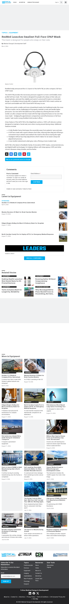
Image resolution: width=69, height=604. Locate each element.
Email (2, 573)
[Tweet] (20, 154)
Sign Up (6, 581)
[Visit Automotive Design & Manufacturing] (60, 555)
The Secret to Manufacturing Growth (33, 530)
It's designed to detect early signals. (55, 410)
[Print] (6, 154)
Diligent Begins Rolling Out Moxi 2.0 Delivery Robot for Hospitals (23, 223)
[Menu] (65, 2)
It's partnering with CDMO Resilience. (54, 505)
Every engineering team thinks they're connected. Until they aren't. (33, 506)
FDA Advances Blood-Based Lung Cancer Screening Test (56, 405)
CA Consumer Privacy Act (57, 597)
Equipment (13, 33)
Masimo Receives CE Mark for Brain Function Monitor (19, 212)
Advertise (22, 597)
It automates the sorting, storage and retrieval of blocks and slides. (12, 536)
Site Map (35, 599)
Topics (4, 33)
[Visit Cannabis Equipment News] (39, 555)
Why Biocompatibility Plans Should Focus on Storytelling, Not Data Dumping (44, 292)
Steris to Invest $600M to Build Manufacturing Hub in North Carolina (12, 469)
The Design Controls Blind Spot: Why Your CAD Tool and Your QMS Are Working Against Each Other (34, 500)
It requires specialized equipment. (8, 442)
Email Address (36, 173)
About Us (6, 597)
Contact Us (14, 597)
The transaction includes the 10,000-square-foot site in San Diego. (56, 475)
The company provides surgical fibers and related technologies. (56, 534)
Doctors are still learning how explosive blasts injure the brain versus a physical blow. (56, 443)
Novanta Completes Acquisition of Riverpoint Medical (57, 530)
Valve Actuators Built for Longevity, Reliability (12, 291)
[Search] (61, 2)
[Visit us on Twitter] (37, 593)
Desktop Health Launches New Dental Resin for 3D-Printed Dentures (12, 281)
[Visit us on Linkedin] (30, 593)
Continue (36, 182)
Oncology (50, 402)
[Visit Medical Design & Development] (8, 555)
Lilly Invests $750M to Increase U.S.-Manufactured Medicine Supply (57, 500)
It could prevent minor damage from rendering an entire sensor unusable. (33, 475)
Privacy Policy (31, 597)
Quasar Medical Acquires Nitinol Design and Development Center (55, 469)
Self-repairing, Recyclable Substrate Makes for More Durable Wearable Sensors (33, 469)
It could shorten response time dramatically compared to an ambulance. (33, 412)
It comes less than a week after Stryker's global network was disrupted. (11, 381)
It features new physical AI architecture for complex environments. (10, 412)
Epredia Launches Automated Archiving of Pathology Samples (11, 531)
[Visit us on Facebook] (34, 593)
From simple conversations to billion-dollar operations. (33, 534)
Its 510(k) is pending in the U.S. (33, 379)
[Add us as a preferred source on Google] (28, 154)
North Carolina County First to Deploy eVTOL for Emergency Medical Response (28, 234)
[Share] (11, 154)
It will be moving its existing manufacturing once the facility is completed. (12, 475)
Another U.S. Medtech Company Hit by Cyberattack (18, 202)
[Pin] (24, 154)
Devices (27, 495)
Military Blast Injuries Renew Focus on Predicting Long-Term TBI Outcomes (56, 437)
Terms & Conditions (42, 597)
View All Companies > (34, 258)
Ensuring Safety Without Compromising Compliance (45, 281)
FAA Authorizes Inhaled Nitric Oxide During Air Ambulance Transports (11, 437)
